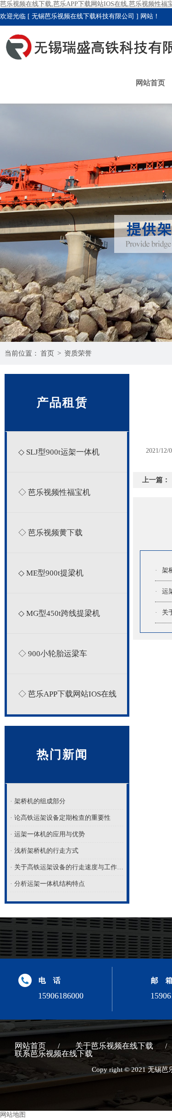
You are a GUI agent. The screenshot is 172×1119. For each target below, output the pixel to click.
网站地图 (13, 1114)
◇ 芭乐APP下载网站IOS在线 (67, 694)
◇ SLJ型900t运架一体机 (59, 452)
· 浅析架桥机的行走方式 (44, 850)
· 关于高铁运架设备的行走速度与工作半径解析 (67, 867)
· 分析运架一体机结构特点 (47, 883)
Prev (16, 204)
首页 (47, 353)
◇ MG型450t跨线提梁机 (59, 613)
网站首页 (150, 83)
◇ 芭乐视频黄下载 (50, 532)
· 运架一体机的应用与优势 (47, 834)
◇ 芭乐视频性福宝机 (54, 492)
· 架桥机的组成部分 (38, 801)
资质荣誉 (78, 353)
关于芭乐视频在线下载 (114, 1046)
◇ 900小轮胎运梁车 (52, 653)
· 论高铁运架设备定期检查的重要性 (60, 817)
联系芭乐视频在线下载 (54, 1053)
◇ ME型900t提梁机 (50, 573)
